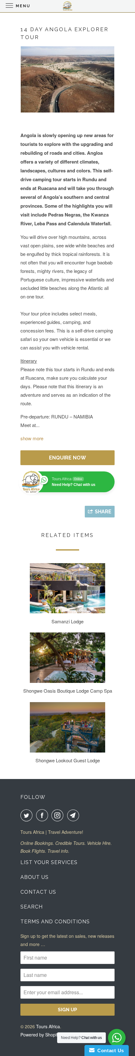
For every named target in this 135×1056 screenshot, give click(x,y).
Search (31, 907)
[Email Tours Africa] (74, 815)
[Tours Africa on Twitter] (27, 815)
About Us (34, 877)
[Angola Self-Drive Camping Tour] (67, 79)
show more (31, 438)
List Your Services (49, 862)
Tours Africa (48, 1026)
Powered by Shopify (40, 1034)
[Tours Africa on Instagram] (58, 815)
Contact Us (38, 892)
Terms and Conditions (55, 922)
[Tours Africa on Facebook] (43, 815)
